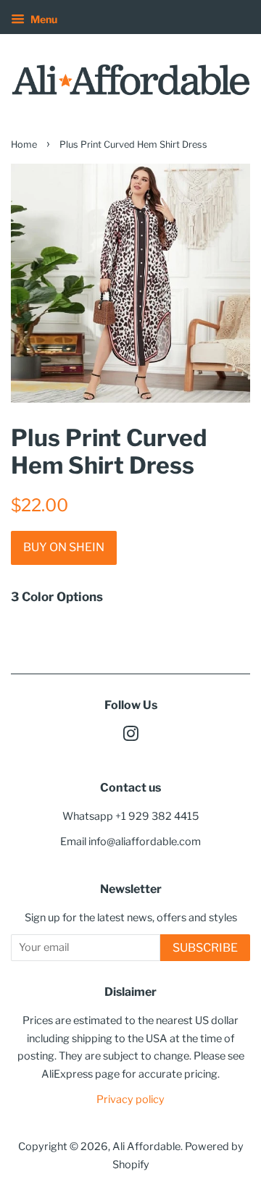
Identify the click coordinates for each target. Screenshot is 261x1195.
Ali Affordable (146, 1146)
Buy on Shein (63, 547)
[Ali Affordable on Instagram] (130, 736)
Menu (42, 19)
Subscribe (205, 948)
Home (24, 144)
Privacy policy (130, 1099)
